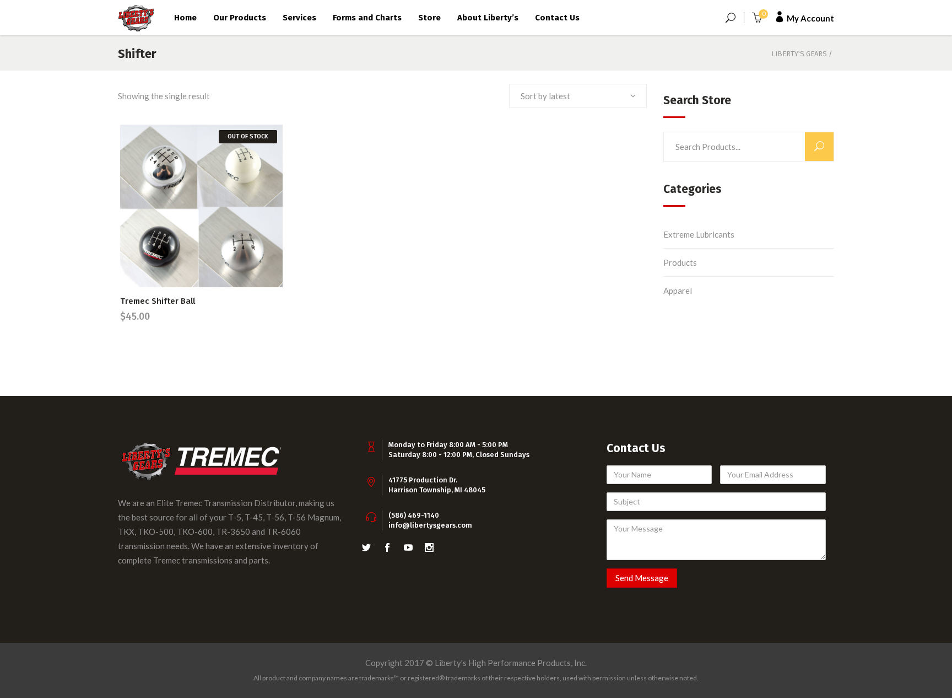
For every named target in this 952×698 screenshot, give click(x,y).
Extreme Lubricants (698, 234)
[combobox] (578, 96)
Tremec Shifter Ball (157, 301)
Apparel (677, 291)
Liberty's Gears (799, 54)
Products (680, 262)
